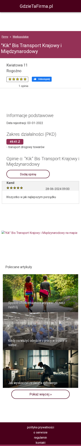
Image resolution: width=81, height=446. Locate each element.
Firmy (5, 36)
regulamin (40, 437)
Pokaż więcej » (41, 394)
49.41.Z (15, 142)
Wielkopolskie (21, 36)
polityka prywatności (40, 427)
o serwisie (40, 432)
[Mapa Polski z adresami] (39, 233)
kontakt (40, 442)
